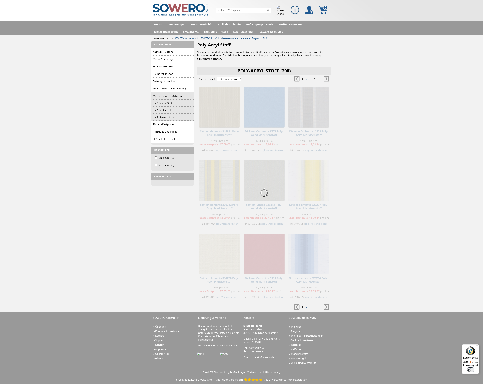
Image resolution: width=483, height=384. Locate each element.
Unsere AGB (162, 353)
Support (160, 340)
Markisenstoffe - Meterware (168, 96)
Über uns (160, 326)
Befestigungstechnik (259, 24)
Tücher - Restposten (164, 124)
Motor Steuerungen (164, 59)
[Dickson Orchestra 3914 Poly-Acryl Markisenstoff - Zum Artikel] (264, 253)
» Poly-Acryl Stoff (163, 103)
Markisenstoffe (299, 353)
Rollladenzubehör (229, 24)
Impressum (161, 349)
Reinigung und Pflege (165, 131)
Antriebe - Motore (163, 51)
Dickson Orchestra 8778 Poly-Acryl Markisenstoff (264, 133)
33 (320, 78)
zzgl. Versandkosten (227, 150)
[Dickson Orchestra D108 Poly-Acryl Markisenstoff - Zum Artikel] (308, 106)
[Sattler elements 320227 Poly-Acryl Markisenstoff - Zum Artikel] (308, 179)
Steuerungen (176, 24)
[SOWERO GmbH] (180, 15)
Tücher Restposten (166, 32)
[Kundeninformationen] (295, 10)
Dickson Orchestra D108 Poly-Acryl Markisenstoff (308, 133)
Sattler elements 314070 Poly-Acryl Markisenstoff (219, 279)
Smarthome (191, 32)
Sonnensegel (298, 358)
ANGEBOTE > (162, 176)
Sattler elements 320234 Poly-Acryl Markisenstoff (308, 279)
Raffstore (296, 349)
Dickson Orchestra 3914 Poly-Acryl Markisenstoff (264, 279)
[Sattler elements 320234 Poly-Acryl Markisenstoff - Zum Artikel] (308, 253)
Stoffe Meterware (290, 24)
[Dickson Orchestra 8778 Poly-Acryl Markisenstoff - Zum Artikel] (264, 106)
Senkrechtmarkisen (302, 340)
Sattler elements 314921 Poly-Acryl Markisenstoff (219, 133)
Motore (158, 24)
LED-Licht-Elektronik (164, 139)
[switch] (470, 369)
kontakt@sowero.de (262, 357)
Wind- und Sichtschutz (303, 363)
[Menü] (477, 346)
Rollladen (296, 344)
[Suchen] (268, 10)
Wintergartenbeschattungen (307, 335)
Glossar (159, 358)
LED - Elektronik (243, 32)
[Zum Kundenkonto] (309, 10)
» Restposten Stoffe (165, 117)
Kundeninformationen (167, 331)
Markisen (296, 326)
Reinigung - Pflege (216, 32)
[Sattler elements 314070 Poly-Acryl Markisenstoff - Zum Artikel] (219, 253)
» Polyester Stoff (163, 110)
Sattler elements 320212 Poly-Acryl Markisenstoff (219, 206)
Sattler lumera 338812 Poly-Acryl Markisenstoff (264, 206)
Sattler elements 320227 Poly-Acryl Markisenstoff (308, 206)
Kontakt (159, 344)
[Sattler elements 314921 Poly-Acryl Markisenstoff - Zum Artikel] (219, 106)
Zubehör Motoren (163, 66)
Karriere (159, 335)
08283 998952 (256, 348)
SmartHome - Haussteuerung (169, 88)
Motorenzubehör (202, 24)
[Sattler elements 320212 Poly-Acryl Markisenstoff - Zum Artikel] (219, 179)
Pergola (295, 331)
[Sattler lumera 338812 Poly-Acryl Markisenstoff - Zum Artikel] (264, 179)
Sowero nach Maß (271, 32)
